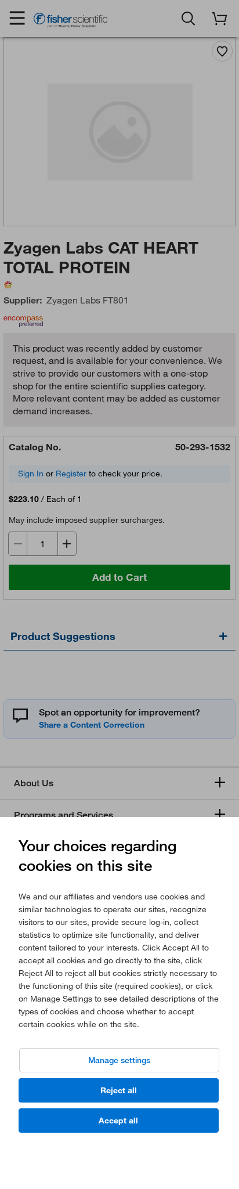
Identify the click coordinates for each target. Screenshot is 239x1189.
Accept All (118, 1120)
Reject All (118, 1090)
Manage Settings (119, 1060)
